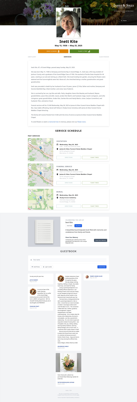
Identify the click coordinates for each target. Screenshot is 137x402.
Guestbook (104, 57)
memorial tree (54, 122)
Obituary (32, 57)
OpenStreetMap (70, 397)
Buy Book (78, 225)
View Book (69, 225)
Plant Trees (95, 157)
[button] (41, 148)
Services (67, 57)
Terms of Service (73, 395)
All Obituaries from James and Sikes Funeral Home (123, 11)
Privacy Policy (64, 395)
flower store (82, 122)
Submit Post (102, 267)
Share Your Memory (100, 240)
